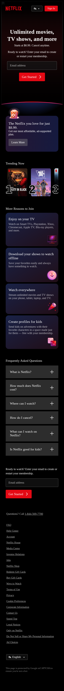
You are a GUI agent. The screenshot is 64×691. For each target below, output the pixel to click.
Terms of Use (13, 589)
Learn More (18, 142)
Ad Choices (12, 642)
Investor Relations (15, 554)
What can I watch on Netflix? (23, 433)
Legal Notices (13, 624)
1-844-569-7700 (34, 513)
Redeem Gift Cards (16, 572)
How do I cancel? (21, 417)
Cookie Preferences (16, 601)
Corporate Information (17, 607)
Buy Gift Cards (14, 577)
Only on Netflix (14, 630)
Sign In (51, 8)
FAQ (8, 525)
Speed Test (11, 618)
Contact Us (11, 613)
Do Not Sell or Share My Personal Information (30, 636)
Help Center (12, 531)
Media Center (13, 548)
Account (10, 536)
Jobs (8, 560)
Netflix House (13, 542)
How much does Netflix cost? (25, 387)
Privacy (10, 595)
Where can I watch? (23, 403)
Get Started (29, 77)
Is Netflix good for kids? (26, 449)
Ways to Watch (13, 583)
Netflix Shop (12, 566)
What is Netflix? (20, 372)
